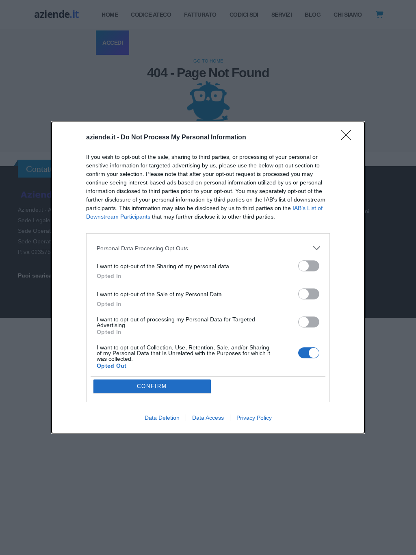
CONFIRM (152, 386)
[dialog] (208, 277)
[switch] (308, 265)
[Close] (348, 137)
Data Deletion (162, 417)
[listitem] (208, 248)
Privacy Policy (254, 417)
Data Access (208, 417)
